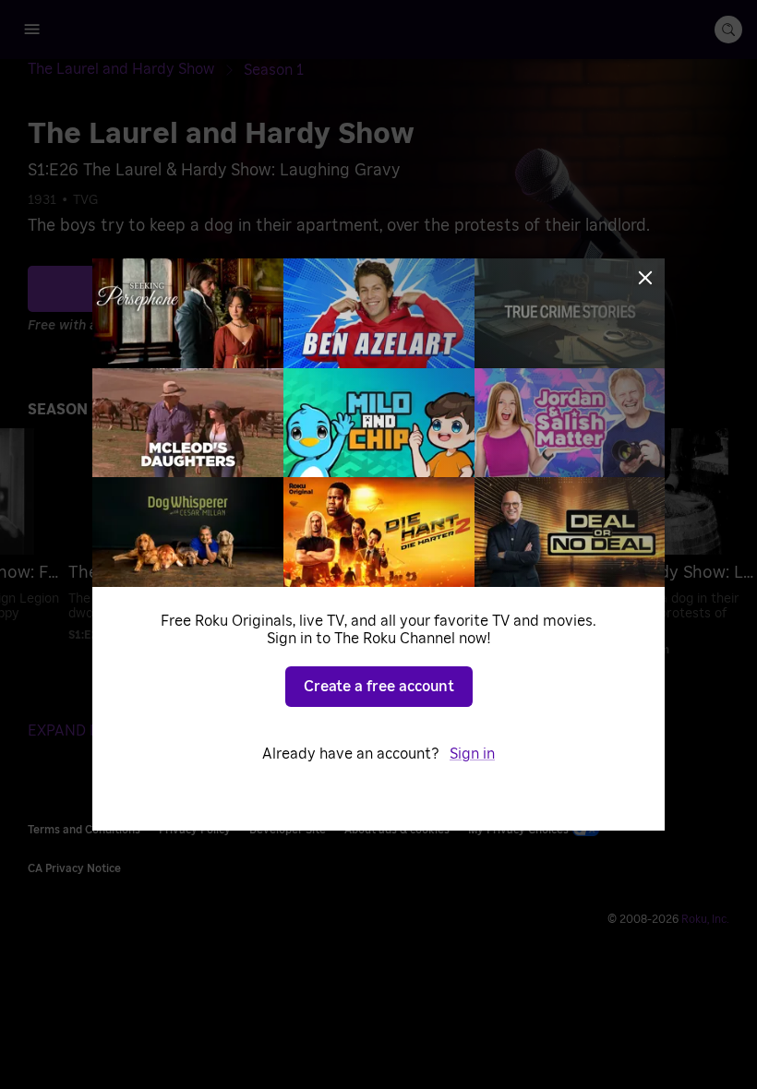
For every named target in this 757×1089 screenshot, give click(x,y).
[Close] (645, 278)
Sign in (472, 754)
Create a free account (379, 686)
